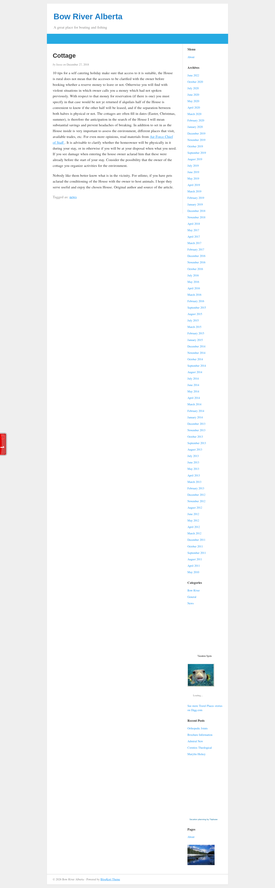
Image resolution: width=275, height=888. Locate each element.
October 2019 (195, 146)
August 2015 (194, 314)
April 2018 (193, 224)
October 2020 (195, 82)
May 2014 (193, 391)
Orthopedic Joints (197, 728)
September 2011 (196, 553)
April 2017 (193, 236)
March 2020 (194, 114)
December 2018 (196, 211)
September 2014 (196, 366)
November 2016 (196, 262)
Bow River (193, 590)
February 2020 (195, 120)
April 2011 (193, 566)
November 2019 (196, 140)
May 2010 (193, 572)
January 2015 (195, 340)
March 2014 (194, 404)
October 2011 (195, 546)
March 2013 (194, 482)
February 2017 (195, 249)
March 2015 (194, 327)
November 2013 (196, 430)
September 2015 (196, 307)
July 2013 (193, 456)
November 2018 (196, 217)
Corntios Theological (199, 747)
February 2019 (195, 198)
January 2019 (195, 204)
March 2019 (194, 191)
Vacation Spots (204, 656)
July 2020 (193, 88)
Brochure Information (199, 735)
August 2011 (194, 559)
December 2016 (196, 256)
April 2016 (193, 288)
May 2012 (193, 520)
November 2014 (196, 353)
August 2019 (194, 159)
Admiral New (195, 741)
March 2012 (194, 533)
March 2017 (194, 243)
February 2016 (195, 301)
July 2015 (193, 320)
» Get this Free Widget (204, 815)
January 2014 (195, 417)
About (190, 57)
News (190, 603)
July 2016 (193, 275)
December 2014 (196, 346)
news (73, 196)
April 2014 (193, 398)
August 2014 (194, 372)
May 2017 (193, 230)
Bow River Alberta (88, 16)
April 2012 (193, 527)
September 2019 (196, 153)
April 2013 (193, 475)
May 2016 (193, 282)
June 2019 (193, 172)
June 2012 (193, 514)
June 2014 (193, 385)
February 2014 (195, 411)
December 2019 (196, 133)
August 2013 (194, 449)
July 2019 (193, 165)
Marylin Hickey (196, 754)
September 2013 (196, 443)
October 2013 (195, 436)
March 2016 (194, 295)
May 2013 (193, 469)
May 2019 (193, 178)
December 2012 (196, 495)
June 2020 (193, 94)
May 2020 (193, 101)
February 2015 (195, 333)
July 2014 (193, 378)
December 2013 (196, 424)
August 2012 (194, 507)
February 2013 (195, 488)
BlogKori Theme (110, 879)
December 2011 (196, 540)
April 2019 (193, 185)
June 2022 (193, 75)
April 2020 (193, 107)
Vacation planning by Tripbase (203, 819)
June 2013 (193, 462)
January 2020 (195, 127)
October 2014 (195, 359)
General (191, 597)
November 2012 (196, 501)
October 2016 (195, 269)
